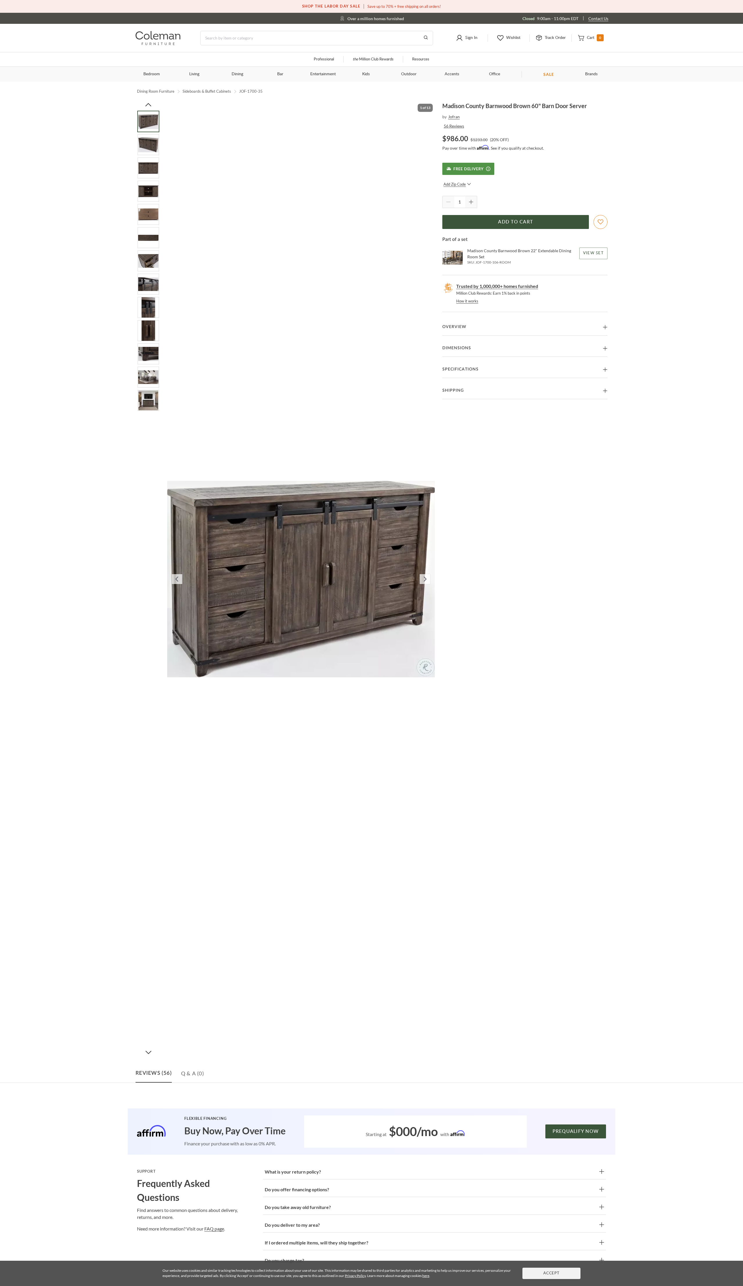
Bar (280, 74)
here (425, 1276)
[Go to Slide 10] (148, 330)
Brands (591, 74)
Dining (237, 74)
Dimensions (456, 348)
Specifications (460, 369)
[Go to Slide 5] (148, 214)
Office (494, 74)
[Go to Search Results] (425, 38)
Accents (452, 74)
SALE (548, 74)
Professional (324, 59)
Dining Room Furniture (155, 91)
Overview (454, 327)
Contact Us (598, 18)
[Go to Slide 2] (148, 144)
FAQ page (214, 1228)
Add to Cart (515, 222)
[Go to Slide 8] (148, 284)
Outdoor (408, 74)
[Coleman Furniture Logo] (158, 43)
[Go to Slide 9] (148, 307)
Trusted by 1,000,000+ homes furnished (497, 286)
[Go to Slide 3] (148, 167)
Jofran (454, 116)
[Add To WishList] (600, 222)
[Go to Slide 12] (148, 377)
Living (194, 74)
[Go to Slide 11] (148, 353)
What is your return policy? (293, 1171)
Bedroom (151, 74)
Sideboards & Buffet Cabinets (207, 91)
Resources (420, 59)
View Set (593, 253)
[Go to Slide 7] (148, 260)
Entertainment (323, 74)
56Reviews (454, 125)
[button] (466, 38)
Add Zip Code (454, 184)
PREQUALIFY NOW (576, 1131)
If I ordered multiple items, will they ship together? (316, 1242)
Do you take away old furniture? (298, 1207)
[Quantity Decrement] (448, 202)
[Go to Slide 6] (148, 237)
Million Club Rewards (373, 59)
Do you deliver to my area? (292, 1225)
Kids (366, 74)
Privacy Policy (355, 1276)
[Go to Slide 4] (148, 191)
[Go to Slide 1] (148, 121)
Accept (551, 1273)
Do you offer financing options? (297, 1189)
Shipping (453, 390)
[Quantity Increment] (471, 202)
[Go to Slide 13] (148, 400)
